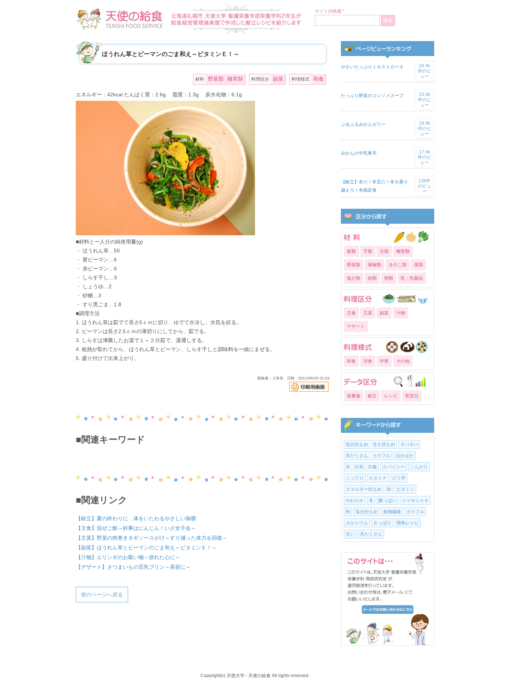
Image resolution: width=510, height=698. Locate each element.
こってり (355, 478)
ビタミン (405, 489)
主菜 (367, 313)
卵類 (388, 278)
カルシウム (357, 522)
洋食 (367, 361)
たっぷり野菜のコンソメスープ (372, 95)
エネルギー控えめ (364, 489)
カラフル (415, 511)
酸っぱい (388, 500)
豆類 (384, 251)
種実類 (235, 79)
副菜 (278, 79)
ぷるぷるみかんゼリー (363, 124)
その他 (403, 361)
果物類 (374, 264)
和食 (318, 79)
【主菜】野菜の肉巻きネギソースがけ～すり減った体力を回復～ (151, 538)
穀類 (351, 251)
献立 (372, 395)
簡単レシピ (408, 522)
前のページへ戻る (102, 595)
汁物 (400, 313)
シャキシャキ (415, 500)
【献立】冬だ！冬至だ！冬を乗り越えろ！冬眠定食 (374, 186)
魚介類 (353, 278)
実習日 (412, 395)
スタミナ (378, 478)
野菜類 (216, 79)
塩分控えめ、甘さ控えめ (370, 444)
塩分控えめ (366, 511)
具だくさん (371, 534)
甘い (350, 534)
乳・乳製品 (412, 278)
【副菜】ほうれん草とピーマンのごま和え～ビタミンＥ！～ (146, 547)
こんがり (419, 466)
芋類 (367, 251)
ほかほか (405, 455)
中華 (384, 361)
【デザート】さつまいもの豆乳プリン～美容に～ (133, 567)
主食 (351, 313)
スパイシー (393, 466)
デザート (356, 326)
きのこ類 (398, 264)
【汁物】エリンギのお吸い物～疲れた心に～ (128, 557)
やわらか (355, 500)
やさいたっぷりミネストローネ (372, 66)
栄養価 (353, 395)
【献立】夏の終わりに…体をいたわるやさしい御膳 (136, 518)
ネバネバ (409, 444)
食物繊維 (392, 511)
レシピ (391, 395)
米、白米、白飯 (361, 466)
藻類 (418, 264)
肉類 (372, 278)
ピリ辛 (398, 478)
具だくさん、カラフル (368, 455)
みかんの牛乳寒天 (359, 153)
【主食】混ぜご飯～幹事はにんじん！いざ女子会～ (136, 528)
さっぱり (382, 522)
